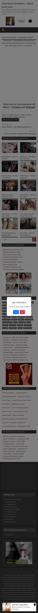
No (22, 312)
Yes (16, 312)
